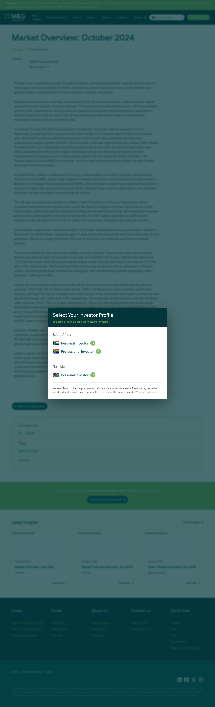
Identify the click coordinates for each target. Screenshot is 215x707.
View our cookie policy (147, 392)
